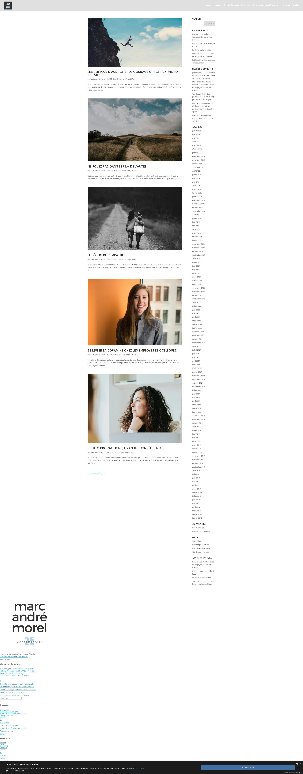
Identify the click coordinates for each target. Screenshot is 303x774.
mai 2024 (196, 226)
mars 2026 (196, 145)
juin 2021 (196, 353)
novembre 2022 (198, 291)
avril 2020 (196, 401)
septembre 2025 (198, 167)
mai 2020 (196, 397)
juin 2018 (196, 478)
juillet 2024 (196, 218)
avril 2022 (196, 317)
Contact (287, 5)
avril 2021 (196, 361)
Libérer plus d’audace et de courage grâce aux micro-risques (134, 73)
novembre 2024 (198, 204)
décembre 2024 (198, 200)
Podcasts (3, 748)
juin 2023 (196, 266)
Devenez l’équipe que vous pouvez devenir (17, 670)
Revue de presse (6, 715)
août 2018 (196, 470)
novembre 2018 (198, 459)
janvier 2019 (197, 452)
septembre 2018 (198, 467)
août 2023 (196, 258)
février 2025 (197, 193)
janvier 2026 (197, 153)
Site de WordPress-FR (200, 552)
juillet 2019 (196, 430)
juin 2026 (196, 134)
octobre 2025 (197, 164)
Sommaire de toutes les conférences (14, 675)
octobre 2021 (197, 339)
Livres (2, 744)
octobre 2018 (197, 463)
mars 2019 (196, 445)
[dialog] (151, 767)
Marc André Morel (98, 79)
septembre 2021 (198, 343)
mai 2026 (196, 138)
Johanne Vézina (198, 72)
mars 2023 (196, 277)
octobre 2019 (197, 423)
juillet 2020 (196, 390)
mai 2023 (196, 269)
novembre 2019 (198, 419)
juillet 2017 (196, 496)
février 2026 (197, 149)
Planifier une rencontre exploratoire (14, 657)
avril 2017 (196, 507)
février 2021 (197, 368)
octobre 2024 (197, 207)
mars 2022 (196, 321)
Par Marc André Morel (127, 79)
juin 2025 (196, 178)
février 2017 (197, 514)
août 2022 (196, 302)
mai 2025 (196, 182)
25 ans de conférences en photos (13, 713)
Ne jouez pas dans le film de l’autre (117, 166)
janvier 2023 (197, 284)
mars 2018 (196, 489)
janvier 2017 (197, 518)
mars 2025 (196, 189)
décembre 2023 (198, 244)
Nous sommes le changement (12, 673)
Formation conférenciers (267, 5)
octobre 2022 (197, 295)
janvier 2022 (197, 328)
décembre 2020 (198, 375)
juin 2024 (196, 222)
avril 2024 (196, 229)
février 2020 (197, 408)
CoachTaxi (4, 746)
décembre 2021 (198, 332)
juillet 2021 (196, 350)
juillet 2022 (196, 306)
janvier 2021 (197, 372)
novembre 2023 (198, 248)
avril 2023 (196, 273)
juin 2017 (196, 500)
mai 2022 (196, 313)
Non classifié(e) (198, 528)
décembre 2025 (198, 156)
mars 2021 (196, 365)
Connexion (196, 541)
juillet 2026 (196, 131)
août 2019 (196, 427)
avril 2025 (196, 185)
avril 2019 (196, 441)
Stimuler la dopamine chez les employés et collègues (132, 350)
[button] (75, 770)
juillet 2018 (196, 474)
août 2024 (196, 215)
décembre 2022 (198, 288)
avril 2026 (196, 142)
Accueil (209, 5)
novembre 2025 (198, 160)
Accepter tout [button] (248, 767)
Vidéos (2, 749)
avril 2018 (196, 485)
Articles (3, 743)
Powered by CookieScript (292, 773)
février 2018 (197, 492)
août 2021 (196, 346)
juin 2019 (196, 434)
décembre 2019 (198, 416)
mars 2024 (196, 233)
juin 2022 (196, 310)
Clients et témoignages (9, 711)
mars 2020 (196, 405)
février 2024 (197, 237)
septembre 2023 (198, 255)
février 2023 (197, 280)
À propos (219, 5)
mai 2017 (196, 503)
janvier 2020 (197, 412)
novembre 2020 (198, 379)
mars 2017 (196, 511)
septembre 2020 (198, 386)
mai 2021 (196, 357)
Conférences (233, 5)
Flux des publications (200, 545)
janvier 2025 (197, 196)
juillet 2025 (196, 174)
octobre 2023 (197, 251)
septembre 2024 (198, 211)
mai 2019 (196, 437)
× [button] (300, 764)
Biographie (4, 710)
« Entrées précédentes (96, 473)
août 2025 (196, 171)
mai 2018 (196, 481)
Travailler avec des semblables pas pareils (17, 668)
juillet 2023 (196, 262)
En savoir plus (139, 768)
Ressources (246, 5)
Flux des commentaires (201, 548)
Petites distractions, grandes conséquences (126, 448)
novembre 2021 (198, 335)
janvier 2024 (197, 240)
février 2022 (197, 324)
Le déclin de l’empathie (106, 255)
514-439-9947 (5, 659)
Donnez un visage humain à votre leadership (18, 672)
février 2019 (197, 449)
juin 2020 (196, 394)
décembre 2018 (198, 456)
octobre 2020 (197, 383)
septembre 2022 (198, 299)
